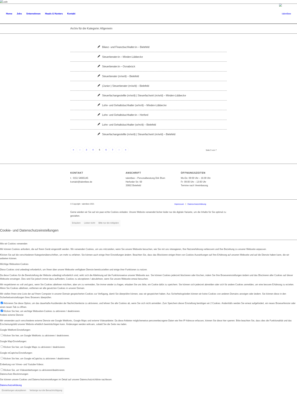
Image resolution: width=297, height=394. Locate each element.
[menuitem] (9, 14)
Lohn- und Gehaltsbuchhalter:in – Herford (125, 114)
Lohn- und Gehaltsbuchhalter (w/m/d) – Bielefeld (129, 124)
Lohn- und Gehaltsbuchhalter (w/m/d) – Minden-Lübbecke (134, 105)
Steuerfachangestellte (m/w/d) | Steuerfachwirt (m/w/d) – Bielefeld (138, 134)
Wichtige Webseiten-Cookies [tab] (14, 264)
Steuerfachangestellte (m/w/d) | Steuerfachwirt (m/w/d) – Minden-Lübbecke (144, 95)
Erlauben (76, 223)
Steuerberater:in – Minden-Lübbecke (122, 56)
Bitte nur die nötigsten (108, 223)
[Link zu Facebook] (213, 203)
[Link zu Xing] (219, 203)
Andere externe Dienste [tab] (11, 315)
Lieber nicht (89, 223)
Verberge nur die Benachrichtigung (46, 390)
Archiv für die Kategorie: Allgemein (91, 28)
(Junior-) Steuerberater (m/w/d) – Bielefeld (125, 85)
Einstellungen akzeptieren (14, 390)
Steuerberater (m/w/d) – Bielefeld (120, 76)
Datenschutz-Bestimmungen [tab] (14, 374)
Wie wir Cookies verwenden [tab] (13, 243)
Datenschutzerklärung (11, 385)
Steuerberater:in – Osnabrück (118, 66)
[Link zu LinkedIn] (224, 203)
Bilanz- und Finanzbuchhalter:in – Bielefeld (125, 47)
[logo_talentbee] (285, 14)
